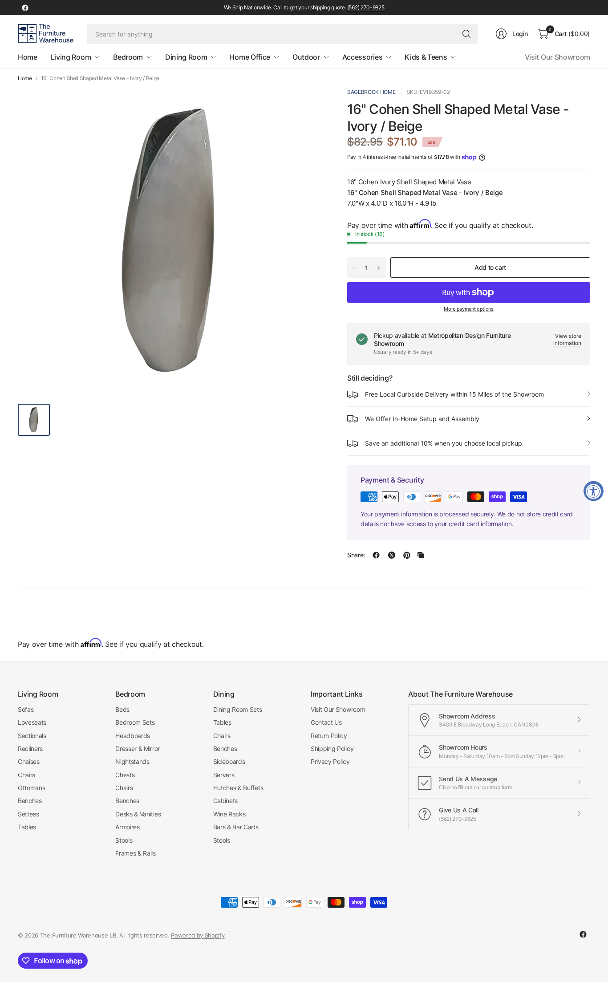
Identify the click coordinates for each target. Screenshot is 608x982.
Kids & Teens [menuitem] (426, 57)
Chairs (26, 775)
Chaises (29, 761)
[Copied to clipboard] (420, 555)
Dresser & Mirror (137, 748)
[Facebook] (25, 7)
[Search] (466, 34)
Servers (224, 775)
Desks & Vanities (138, 814)
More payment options (469, 309)
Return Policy (329, 735)
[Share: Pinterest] (407, 555)
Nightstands (132, 761)
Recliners (30, 748)
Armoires (127, 827)
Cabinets (225, 800)
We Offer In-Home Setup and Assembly (422, 418)
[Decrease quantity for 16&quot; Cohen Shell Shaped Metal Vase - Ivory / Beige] (354, 268)
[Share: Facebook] (376, 555)
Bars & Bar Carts (236, 827)
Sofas (25, 709)
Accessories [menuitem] (362, 57)
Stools (123, 840)
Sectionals (32, 735)
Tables (27, 827)
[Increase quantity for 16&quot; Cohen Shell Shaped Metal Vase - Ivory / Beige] (378, 268)
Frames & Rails (135, 853)
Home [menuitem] (27, 57)
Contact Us (326, 722)
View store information (567, 340)
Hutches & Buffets (238, 787)
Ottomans (31, 787)
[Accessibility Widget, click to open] (594, 491)
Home (25, 78)
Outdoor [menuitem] (306, 57)
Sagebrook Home (371, 92)
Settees (28, 814)
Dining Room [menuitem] (186, 57)
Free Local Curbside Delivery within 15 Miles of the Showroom (454, 394)
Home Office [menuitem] (249, 57)
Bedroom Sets (134, 722)
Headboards (132, 735)
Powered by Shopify (197, 935)
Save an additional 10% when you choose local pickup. (444, 443)
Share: (356, 555)
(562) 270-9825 (366, 7)
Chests (124, 775)
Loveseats (32, 722)
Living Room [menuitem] (71, 57)
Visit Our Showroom (557, 57)
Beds (122, 709)
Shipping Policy (332, 748)
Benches (30, 800)
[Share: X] (391, 555)
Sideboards (229, 761)
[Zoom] (308, 105)
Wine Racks (229, 814)
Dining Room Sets (237, 709)
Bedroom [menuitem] (128, 57)
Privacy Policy (330, 761)
